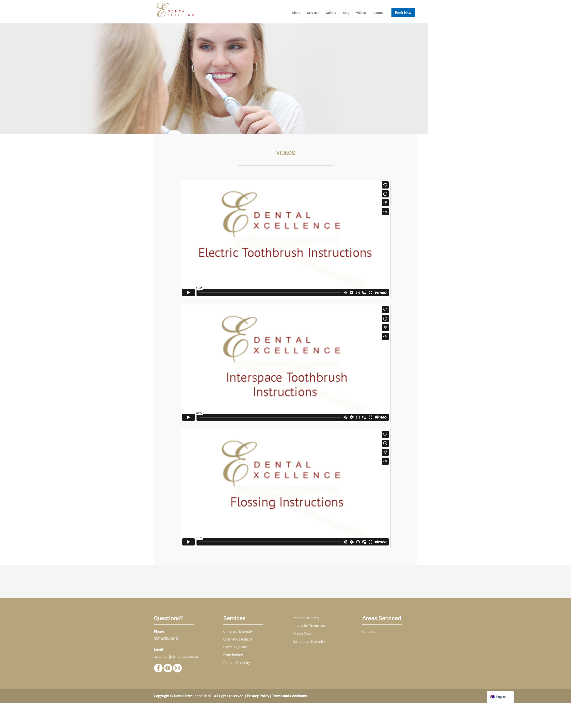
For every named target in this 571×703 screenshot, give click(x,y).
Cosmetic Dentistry (238, 639)
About (296, 12)
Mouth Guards (304, 634)
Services (313, 12)
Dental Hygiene (235, 647)
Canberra (369, 631)
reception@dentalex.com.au (176, 656)
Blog (346, 12)
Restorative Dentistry (309, 641)
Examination (233, 655)
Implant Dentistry (306, 618)
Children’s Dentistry (238, 631)
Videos (361, 12)
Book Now (403, 13)
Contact (378, 12)
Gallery (331, 12)
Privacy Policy (258, 696)
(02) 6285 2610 (166, 639)
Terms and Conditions (289, 696)
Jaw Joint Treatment (309, 626)
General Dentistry (236, 663)
